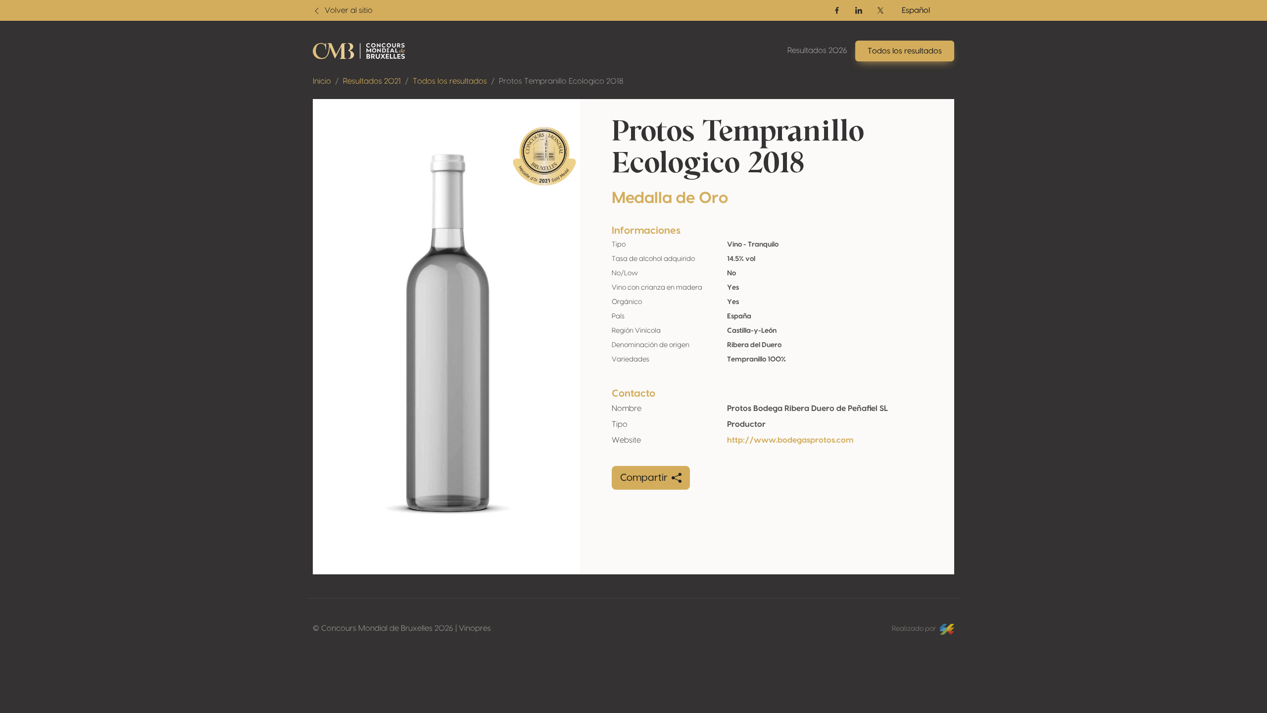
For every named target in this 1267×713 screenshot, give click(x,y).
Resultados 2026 (817, 50)
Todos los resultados (450, 81)
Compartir (644, 478)
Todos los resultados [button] (905, 51)
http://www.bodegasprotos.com (790, 440)
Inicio (322, 81)
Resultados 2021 (372, 81)
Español (916, 10)
